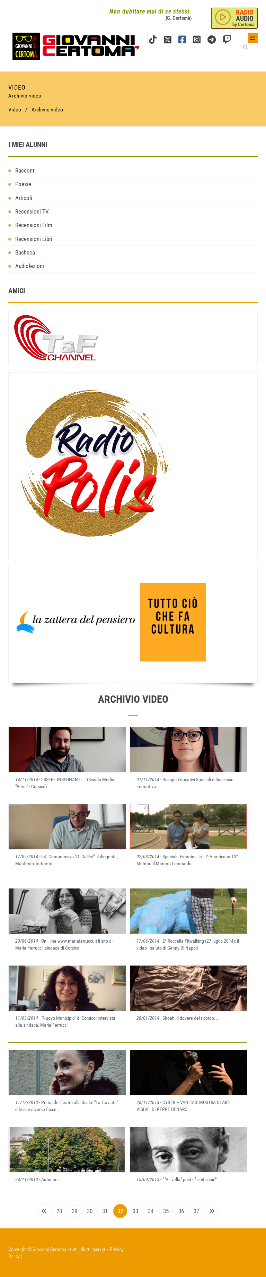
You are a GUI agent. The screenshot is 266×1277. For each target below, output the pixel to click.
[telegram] (211, 40)
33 (135, 1211)
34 (150, 1211)
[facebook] (182, 40)
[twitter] (167, 40)
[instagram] (197, 40)
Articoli (23, 197)
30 (89, 1211)
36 (181, 1211)
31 (105, 1211)
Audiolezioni (29, 265)
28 (59, 1211)
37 (196, 1211)
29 (74, 1211)
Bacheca (25, 252)
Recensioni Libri (33, 238)
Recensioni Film (33, 225)
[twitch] (227, 40)
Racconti (25, 170)
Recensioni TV (32, 211)
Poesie (23, 184)
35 (166, 1211)
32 (120, 1211)
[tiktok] (153, 40)
